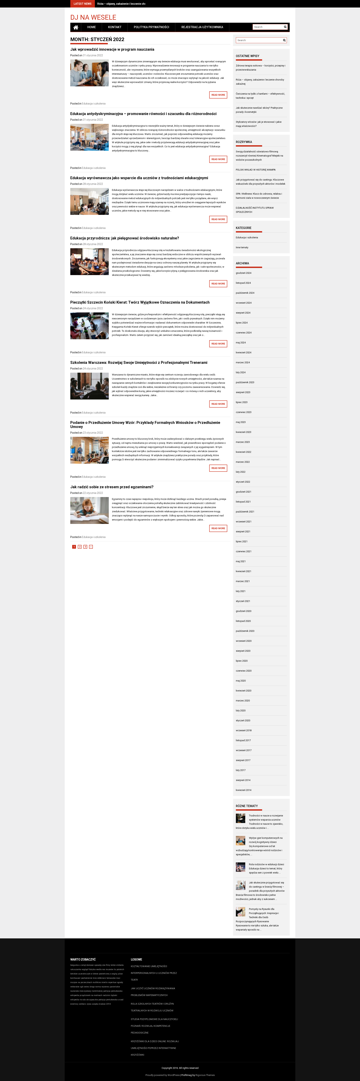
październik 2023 (245, 382)
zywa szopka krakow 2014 (99, 1004)
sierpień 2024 (243, 312)
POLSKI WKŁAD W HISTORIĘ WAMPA (256, 169)
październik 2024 (245, 292)
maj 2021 (241, 561)
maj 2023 (241, 422)
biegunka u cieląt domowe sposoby (86, 965)
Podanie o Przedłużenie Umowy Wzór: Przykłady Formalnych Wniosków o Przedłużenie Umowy (145, 424)
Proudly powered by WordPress (163, 1075)
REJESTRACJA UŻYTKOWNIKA (202, 27)
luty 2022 (240, 471)
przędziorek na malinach (91, 995)
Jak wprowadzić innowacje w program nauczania (112, 49)
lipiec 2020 (242, 660)
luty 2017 (240, 770)
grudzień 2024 (243, 273)
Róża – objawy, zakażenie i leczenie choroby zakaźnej (130, 3)
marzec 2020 (243, 700)
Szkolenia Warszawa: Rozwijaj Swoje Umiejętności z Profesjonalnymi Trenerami (138, 362)
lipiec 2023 (242, 402)
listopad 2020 (243, 621)
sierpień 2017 (243, 760)
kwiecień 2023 (243, 432)
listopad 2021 (243, 501)
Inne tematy (242, 247)
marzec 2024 (243, 362)
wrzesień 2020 (243, 640)
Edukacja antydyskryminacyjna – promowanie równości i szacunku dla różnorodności (143, 113)
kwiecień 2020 (243, 690)
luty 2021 (240, 591)
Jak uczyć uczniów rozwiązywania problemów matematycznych (153, 992)
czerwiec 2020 (243, 670)
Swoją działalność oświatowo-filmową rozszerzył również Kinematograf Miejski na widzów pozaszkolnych (259, 155)
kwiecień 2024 (243, 352)
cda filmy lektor (109, 965)
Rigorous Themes (205, 1075)
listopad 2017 (243, 740)
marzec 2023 (243, 442)
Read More (218, 94)
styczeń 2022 (243, 481)
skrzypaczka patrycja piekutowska (102, 999)
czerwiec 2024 (243, 332)
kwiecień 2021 (243, 571)
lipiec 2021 (242, 541)
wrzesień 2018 (243, 730)
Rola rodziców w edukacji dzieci (266, 864)
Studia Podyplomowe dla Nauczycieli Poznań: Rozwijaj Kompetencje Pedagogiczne (154, 1026)
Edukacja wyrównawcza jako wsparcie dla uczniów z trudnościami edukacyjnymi (139, 178)
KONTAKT (115, 27)
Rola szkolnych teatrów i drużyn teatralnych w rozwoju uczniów (152, 1007)
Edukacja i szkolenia (94, 103)
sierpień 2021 (243, 531)
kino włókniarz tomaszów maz (106, 978)
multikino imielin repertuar (105, 982)
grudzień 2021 (243, 491)
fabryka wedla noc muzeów (101, 969)
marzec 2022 (243, 461)
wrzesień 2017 (243, 750)
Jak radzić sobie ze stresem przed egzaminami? (112, 487)
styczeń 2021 (243, 601)
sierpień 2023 (243, 392)
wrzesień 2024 (243, 302)
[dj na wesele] (75, 27)
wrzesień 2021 (243, 521)
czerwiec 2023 (243, 412)
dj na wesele (93, 17)
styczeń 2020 (243, 720)
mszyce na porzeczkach (81, 982)
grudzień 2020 (243, 611)
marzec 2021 (243, 581)
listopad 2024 (243, 282)
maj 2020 (241, 680)
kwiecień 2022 (243, 452)
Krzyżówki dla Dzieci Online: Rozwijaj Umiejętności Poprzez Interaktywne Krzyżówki (155, 1048)
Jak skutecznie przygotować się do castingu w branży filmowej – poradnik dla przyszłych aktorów (267, 886)
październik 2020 (245, 631)
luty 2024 (240, 372)
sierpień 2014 (243, 780)
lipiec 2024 (242, 322)
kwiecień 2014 (243, 790)
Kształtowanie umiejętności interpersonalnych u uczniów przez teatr (154, 973)
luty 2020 (240, 710)
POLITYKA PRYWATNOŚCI (151, 27)
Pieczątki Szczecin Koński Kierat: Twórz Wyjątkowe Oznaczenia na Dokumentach (140, 302)
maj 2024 (241, 342)
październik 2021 (245, 511)
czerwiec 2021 (243, 551)
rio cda (83, 999)
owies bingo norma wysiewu (96, 986)
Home (91, 27)
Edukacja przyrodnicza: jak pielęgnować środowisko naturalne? (124, 238)
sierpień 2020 (243, 650)
